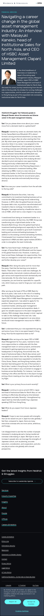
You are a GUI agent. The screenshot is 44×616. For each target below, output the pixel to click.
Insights (5, 502)
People (4, 513)
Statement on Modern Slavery (11, 554)
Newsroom (5, 550)
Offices (4, 519)
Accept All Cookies (31, 603)
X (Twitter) (22, 585)
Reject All (12, 602)
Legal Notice (6, 568)
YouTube (36, 585)
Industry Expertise (9, 496)
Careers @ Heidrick (9, 525)
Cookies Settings (22, 611)
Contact (4, 559)
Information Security (8, 545)
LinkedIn (8, 585)
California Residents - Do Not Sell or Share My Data (18, 577)
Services (5, 490)
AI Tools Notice (6, 572)
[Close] (41, 590)
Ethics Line (5, 541)
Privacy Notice (6, 563)
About (4, 507)
